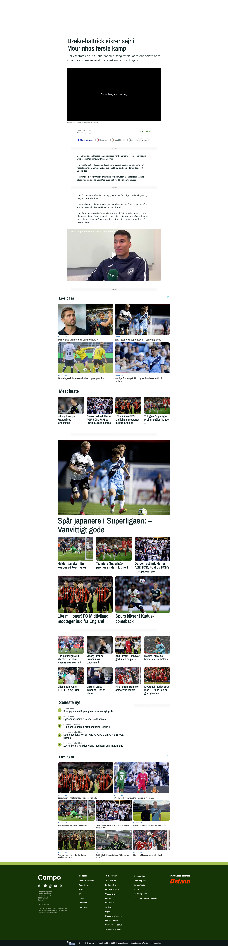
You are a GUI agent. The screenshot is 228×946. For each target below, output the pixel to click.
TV (80, 894)
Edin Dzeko (134, 140)
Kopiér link (146, 132)
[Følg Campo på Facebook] (45, 886)
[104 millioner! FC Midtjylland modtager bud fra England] (128, 405)
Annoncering (139, 876)
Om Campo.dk (140, 880)
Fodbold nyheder (86, 881)
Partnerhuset (50, 910)
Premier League (112, 889)
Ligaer (81, 898)
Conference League (113, 925)
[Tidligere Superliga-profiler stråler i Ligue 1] (157, 405)
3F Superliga (110, 881)
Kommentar (84, 907)
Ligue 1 (108, 911)
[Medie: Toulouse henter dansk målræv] (157, 645)
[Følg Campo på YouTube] (56, 886)
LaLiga (108, 898)
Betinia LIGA (110, 885)
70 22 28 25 (110, 943)
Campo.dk (41, 892)
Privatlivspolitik (140, 894)
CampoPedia (139, 885)
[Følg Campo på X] (61, 886)
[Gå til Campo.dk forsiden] (49, 880)
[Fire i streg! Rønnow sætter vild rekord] (128, 675)
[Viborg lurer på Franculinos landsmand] (71, 405)
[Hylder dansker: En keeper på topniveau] (75, 549)
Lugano (144, 140)
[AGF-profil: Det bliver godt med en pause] (128, 645)
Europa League (111, 920)
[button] (114, 255)
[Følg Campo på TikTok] (50, 886)
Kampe (82, 889)
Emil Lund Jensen (85, 133)
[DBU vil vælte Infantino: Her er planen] (100, 675)
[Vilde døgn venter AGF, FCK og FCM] (71, 675)
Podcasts (83, 903)
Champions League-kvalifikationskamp (109, 168)
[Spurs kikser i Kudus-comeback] (142, 594)
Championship (111, 894)
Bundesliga (109, 903)
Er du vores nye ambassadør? (146, 898)
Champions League (87, 140)
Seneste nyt (84, 885)
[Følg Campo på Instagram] (40, 886)
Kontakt (137, 889)
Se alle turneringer (113, 929)
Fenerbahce (104, 140)
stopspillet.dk (123, 943)
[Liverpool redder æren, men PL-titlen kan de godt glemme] (157, 675)
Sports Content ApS (45, 894)
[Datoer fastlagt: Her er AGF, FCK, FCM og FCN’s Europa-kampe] (100, 405)
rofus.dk (145, 943)
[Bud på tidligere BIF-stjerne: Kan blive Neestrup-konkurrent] (71, 645)
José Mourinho (120, 140)
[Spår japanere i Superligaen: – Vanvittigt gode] (114, 477)
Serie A (108, 907)
